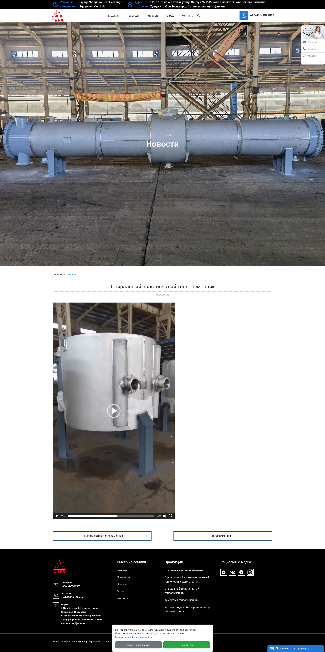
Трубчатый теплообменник (181, 600)
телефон (311, 49)
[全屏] (170, 516)
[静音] (165, 516)
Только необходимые (138, 645)
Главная (58, 274)
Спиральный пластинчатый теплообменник (182, 591)
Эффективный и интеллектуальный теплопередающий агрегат (187, 579)
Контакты (122, 598)
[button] (114, 411)
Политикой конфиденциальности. (134, 637)
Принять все (186, 645)
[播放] (57, 516)
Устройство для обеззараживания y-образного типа (187, 609)
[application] (114, 411)
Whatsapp (312, 56)
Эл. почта (312, 42)
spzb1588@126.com (72, 597)
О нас (120, 591)
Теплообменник (221, 535)
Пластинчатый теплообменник (103, 535)
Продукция (124, 577)
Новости (71, 274)
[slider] (111, 516)
